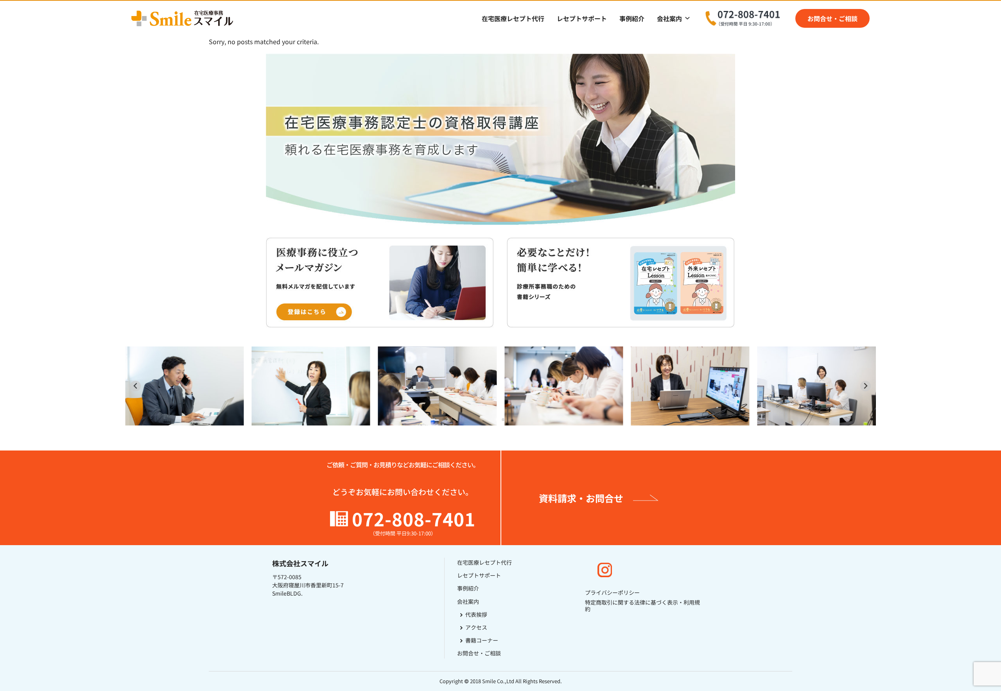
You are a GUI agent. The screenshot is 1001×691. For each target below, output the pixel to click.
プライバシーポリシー (612, 592)
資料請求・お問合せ (581, 498)
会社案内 (669, 18)
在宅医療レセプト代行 (513, 18)
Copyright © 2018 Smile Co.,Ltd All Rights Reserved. (501, 681)
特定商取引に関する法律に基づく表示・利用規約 (642, 605)
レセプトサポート (582, 18)
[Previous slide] (135, 386)
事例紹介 (631, 18)
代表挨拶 (476, 614)
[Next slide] (865, 386)
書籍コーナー (481, 640)
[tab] (497, 420)
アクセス (476, 627)
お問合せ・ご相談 (832, 18)
